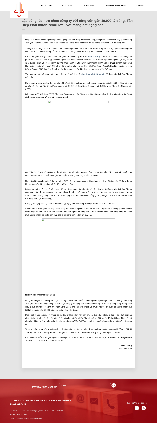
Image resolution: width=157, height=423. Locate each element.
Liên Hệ (140, 6)
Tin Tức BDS (88, 6)
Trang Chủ (46, 6)
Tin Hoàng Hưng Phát (115, 6)
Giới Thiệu (67, 6)
